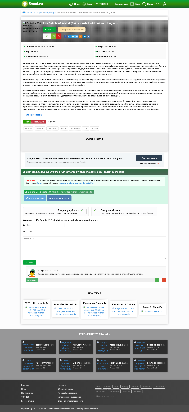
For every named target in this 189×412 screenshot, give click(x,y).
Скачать (50, 29)
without (40, 128)
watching (75, 128)
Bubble (28, 128)
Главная (25, 385)
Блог (137, 4)
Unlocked (100, 391)
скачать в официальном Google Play (76, 183)
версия (126, 391)
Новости (62, 385)
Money (125, 386)
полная (137, 391)
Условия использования (69, 397)
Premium (146, 386)
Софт (89, 4)
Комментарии (27, 401)
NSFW (135, 386)
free (98, 386)
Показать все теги (105, 396)
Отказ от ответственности (70, 401)
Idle (116, 386)
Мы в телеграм (36, 198)
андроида (114, 391)
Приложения (27, 393)
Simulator (159, 386)
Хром (39, 183)
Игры (77, 4)
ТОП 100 (103, 4)
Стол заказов (121, 4)
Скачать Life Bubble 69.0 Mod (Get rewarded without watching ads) (59, 192)
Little (63, 128)
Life (85, 128)
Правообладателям (67, 393)
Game (107, 386)
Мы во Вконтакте (60, 198)
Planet (95, 128)
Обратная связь (65, 389)
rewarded (52, 128)
